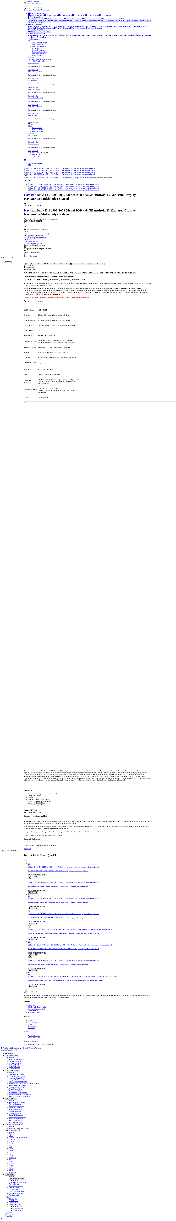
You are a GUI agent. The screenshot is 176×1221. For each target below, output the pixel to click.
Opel (10, 1161)
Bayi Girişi (31, 1028)
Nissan (11, 1159)
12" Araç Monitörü (15, 1063)
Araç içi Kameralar (15, 1104)
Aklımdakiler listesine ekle (33, 243)
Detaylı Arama (32, 1026)
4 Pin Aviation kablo (19, 1182)
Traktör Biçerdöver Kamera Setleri (20, 1094)
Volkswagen (13, 1172)
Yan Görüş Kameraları (16, 1120)
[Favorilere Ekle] (29, 865)
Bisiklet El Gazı (18, 1208)
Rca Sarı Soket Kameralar (17, 1117)
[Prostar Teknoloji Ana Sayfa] (32, 2)
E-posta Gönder (35, 1038)
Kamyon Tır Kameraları (16, 1109)
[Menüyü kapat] (15, 1050)
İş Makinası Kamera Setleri (17, 1076)
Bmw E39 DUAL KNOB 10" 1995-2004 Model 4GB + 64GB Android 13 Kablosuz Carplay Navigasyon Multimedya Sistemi (63, 933)
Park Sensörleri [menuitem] (37, 55)
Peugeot (11, 1163)
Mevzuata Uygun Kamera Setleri (19, 1096)
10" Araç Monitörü (15, 1061)
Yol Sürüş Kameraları (16, 1122)
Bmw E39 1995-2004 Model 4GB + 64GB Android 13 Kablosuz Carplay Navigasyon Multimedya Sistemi (58, 902)
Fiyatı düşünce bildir (31, 241)
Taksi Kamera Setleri (15, 1091)
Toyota (11, 1170)
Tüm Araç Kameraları (16, 1119)
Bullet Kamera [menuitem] (37, 128)
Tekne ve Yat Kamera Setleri (18, 1093)
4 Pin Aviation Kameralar (17, 1102)
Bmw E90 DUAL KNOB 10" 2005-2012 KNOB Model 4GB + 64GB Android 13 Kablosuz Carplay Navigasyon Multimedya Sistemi (65, 980)
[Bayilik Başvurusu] (31, 1041)
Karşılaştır (28, 239)
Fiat (10, 1145)
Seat (10, 1167)
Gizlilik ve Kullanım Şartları (37, 1007)
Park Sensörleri (33, 115)
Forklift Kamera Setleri (16, 1074)
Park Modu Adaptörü (35, 106)
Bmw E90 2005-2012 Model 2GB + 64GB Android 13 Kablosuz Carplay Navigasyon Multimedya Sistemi (58, 886)
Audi (10, 1134)
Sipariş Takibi (32, 1022)
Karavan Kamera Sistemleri (18, 1082)
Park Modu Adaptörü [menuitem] (39, 54)
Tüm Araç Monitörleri (16, 1059)
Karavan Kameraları (15, 1111)
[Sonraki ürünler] (25, 990)
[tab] (33, 264)
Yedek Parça (17, 1210)
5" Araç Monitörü (14, 1065)
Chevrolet (12, 1139)
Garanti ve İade (33, 1011)
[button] (2, 261)
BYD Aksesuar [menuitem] (37, 48)
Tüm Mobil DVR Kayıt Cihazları (19, 1128)
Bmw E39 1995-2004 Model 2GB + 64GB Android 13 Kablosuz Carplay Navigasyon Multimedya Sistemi (58, 918)
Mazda (11, 1156)
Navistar (30, 195)
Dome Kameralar (33, 144)
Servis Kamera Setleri (16, 1089)
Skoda (11, 1169)
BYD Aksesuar (33, 80)
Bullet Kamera (32, 135)
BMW (11, 1136)
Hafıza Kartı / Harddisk (35, 98)
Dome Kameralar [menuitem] (37, 129)
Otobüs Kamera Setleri (16, 1087)
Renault (11, 1165)
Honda (11, 1148)
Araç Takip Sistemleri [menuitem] (39, 46)
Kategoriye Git (33, 70)
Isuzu (10, 1152)
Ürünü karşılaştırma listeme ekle (35, 238)
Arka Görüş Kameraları (16, 1106)
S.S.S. (30, 1024)
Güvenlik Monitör (34, 89)
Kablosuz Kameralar (15, 1108)
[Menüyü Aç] (25, 2)
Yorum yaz (27, 849)
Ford (10, 1147)
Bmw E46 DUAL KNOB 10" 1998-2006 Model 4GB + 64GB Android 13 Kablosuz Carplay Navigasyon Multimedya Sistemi (63, 949)
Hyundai (12, 1150)
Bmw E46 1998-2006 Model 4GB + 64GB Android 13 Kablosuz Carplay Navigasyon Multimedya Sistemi (58, 964)
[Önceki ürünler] (25, 860)
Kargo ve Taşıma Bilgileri (36, 1009)
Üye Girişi (31, 1020)
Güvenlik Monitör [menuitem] (38, 50)
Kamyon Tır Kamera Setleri (18, 1080)
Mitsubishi (12, 1158)
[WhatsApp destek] (1, 1219)
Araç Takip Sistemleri (35, 71)
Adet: (26, 231)
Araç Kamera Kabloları (35, 59)
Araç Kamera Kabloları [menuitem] (39, 43)
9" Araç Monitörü (14, 1068)
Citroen (11, 1141)
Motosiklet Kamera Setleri (17, 1085)
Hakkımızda (32, 1005)
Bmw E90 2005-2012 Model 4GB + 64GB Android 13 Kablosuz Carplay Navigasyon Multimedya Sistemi (58, 871)
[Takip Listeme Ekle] (45, 236)
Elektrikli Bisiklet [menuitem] (37, 131)
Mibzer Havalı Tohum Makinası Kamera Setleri (24, 1083)
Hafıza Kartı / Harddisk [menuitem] (39, 52)
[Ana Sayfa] (25, 160)
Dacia (11, 1143)
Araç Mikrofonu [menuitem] (37, 44)
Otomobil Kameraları (16, 1115)
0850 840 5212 (35, 1036)
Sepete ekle (7, 261)
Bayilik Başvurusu (34, 1012)
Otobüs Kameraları (15, 1113)
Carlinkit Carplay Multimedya (18, 1137)
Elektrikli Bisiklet (33, 152)
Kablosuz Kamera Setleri (17, 1078)
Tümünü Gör (32, 57)
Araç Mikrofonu (33, 63)
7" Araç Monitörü (14, 1067)
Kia (10, 1154)
